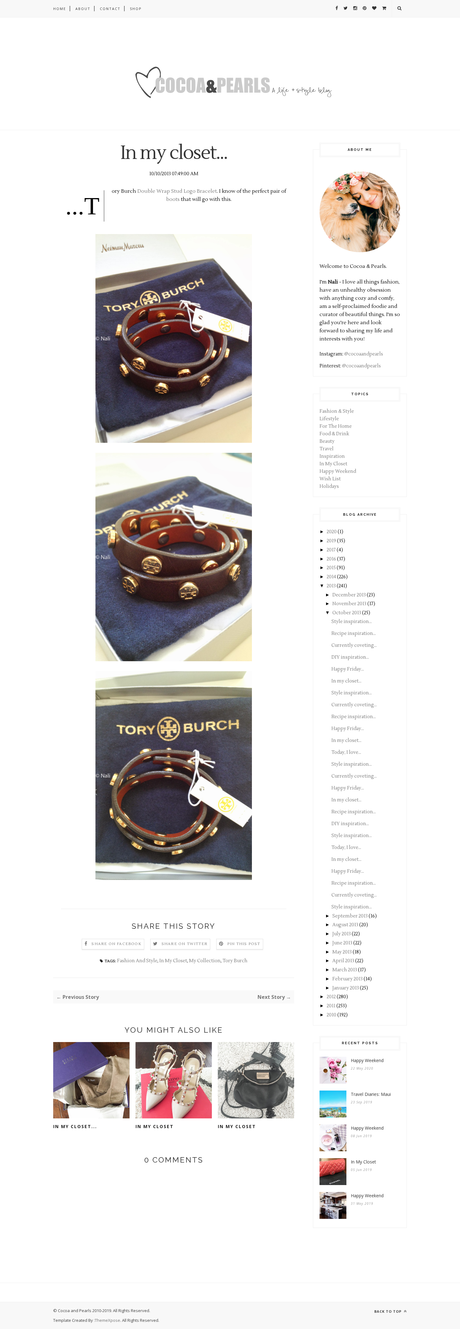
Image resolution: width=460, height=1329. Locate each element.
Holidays (329, 486)
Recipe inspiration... (353, 633)
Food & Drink (334, 434)
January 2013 (345, 988)
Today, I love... (346, 752)
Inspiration (332, 456)
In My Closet (173, 961)
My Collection (205, 961)
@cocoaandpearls (363, 354)
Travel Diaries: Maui (371, 1094)
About (82, 8)
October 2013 (346, 613)
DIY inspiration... (350, 657)
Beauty (327, 441)
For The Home (335, 426)
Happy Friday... (347, 669)
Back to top (388, 1311)
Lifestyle (329, 419)
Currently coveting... (354, 645)
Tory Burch (235, 961)
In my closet (154, 1126)
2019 (331, 541)
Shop (136, 8)
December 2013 (349, 595)
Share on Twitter (184, 944)
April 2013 (343, 961)
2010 (331, 1015)
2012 (331, 997)
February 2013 (347, 979)
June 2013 (342, 943)
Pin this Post (243, 944)
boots (173, 199)
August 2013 (345, 925)
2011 (331, 1006)
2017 (331, 550)
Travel (326, 449)
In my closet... (75, 1126)
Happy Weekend (337, 471)
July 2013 (341, 934)
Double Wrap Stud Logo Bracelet (177, 191)
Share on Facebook (116, 944)
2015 (331, 568)
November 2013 (349, 604)
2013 (331, 586)
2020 (332, 532)
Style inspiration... (351, 622)
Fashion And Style (137, 961)
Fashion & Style (336, 411)
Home (59, 8)
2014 (331, 577)
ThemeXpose (107, 1320)
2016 (331, 559)
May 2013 (342, 952)
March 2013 (344, 970)
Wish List (330, 479)
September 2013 (350, 916)
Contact (110, 8)
